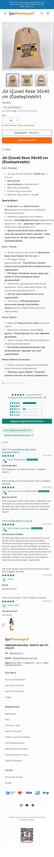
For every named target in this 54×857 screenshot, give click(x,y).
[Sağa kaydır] (51, 81)
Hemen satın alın (27, 140)
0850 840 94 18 (16, 653)
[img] (27, 394)
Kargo (14, 111)
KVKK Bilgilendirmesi (15, 743)
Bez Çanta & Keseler (14, 685)
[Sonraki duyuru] (49, 4)
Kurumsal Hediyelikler (15, 679)
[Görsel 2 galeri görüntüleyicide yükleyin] (26, 80)
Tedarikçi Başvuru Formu (16, 755)
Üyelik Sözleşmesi (13, 761)
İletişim (8, 697)
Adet (4, 115)
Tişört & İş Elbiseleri (14, 691)
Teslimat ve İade (12, 725)
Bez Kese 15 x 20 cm (22, 521)
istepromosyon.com (23, 817)
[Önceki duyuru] (5, 4)
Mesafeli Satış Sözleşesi (16, 749)
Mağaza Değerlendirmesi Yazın (27, 421)
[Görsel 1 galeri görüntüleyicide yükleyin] (12, 80)
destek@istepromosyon (23, 658)
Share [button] (7, 149)
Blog (7, 719)
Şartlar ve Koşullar (13, 731)
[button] (5, 13)
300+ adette (12, 107)
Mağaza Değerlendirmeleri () (19, 435)
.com (35, 658)
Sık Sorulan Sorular (14, 777)
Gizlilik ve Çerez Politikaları (17, 737)
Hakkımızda (10, 714)
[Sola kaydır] (3, 81)
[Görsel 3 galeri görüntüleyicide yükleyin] (41, 80)
